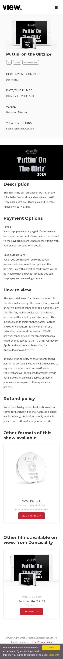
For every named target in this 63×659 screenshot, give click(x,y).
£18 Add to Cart (31, 611)
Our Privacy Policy (42, 641)
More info (54, 654)
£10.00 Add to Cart (31, 515)
